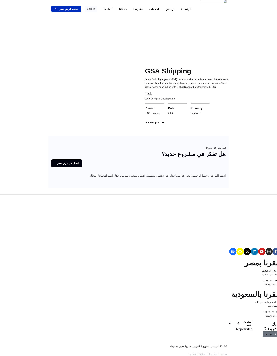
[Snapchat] (240, 251)
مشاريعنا (138, 9)
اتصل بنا (108, 9)
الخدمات (154, 9)
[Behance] (232, 251)
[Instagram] (269, 251)
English (91, 9)
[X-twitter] (247, 251)
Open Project (152, 122)
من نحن (170, 9)
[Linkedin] (254, 251)
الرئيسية (186, 9)
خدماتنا (224, 354)
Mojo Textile (244, 329)
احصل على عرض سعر (68, 163)
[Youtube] (261, 251)
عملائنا (123, 9)
